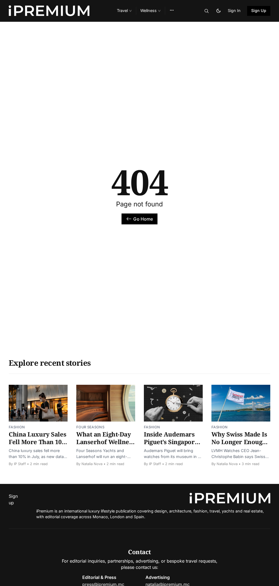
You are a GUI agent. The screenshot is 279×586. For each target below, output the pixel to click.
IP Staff (20, 464)
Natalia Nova (91, 464)
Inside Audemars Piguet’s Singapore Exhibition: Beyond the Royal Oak (172, 445)
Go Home (143, 219)
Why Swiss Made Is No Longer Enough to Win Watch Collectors (239, 445)
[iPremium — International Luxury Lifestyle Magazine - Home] (56, 10)
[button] (124, 11)
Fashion (17, 427)
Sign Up (258, 10)
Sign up (13, 499)
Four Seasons (90, 427)
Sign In (234, 10)
